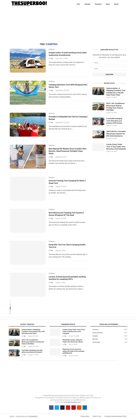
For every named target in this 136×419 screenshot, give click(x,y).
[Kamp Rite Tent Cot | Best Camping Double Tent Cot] (28, 253)
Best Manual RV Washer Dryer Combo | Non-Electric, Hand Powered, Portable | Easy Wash (68, 151)
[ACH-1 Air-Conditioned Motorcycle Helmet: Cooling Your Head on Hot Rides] (98, 106)
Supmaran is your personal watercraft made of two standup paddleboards (73, 351)
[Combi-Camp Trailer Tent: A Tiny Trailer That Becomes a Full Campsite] (98, 147)
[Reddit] (79, 407)
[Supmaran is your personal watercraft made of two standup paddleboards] (55, 351)
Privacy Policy (85, 416)
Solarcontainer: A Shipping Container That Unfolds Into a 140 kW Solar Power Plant (115, 91)
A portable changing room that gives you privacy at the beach (114, 120)
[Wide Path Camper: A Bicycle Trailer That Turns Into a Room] (55, 342)
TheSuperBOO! (32, 416)
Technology (109, 342)
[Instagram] (62, 407)
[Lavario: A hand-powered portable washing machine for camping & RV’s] (28, 285)
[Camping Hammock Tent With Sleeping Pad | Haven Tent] (28, 93)
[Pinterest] (73, 407)
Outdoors (109, 329)
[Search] (125, 4)
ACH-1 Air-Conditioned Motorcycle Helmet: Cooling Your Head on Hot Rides (115, 106)
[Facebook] (51, 407)
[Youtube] (68, 407)
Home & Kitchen (109, 332)
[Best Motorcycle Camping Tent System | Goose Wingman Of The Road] (28, 221)
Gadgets (109, 336)
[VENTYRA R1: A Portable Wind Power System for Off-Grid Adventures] (98, 134)
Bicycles (109, 339)
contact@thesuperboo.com (72, 402)
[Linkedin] (85, 407)
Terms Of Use (96, 416)
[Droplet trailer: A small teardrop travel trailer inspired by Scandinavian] (28, 61)
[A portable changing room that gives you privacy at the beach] (98, 121)
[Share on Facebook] (67, 68)
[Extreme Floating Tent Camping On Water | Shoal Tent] (28, 189)
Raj (52, 58)
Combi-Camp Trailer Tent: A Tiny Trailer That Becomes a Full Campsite (116, 146)
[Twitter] (57, 407)
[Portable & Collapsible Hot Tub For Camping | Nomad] (28, 125)
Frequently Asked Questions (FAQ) (115, 416)
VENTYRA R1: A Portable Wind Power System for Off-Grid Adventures (116, 133)
